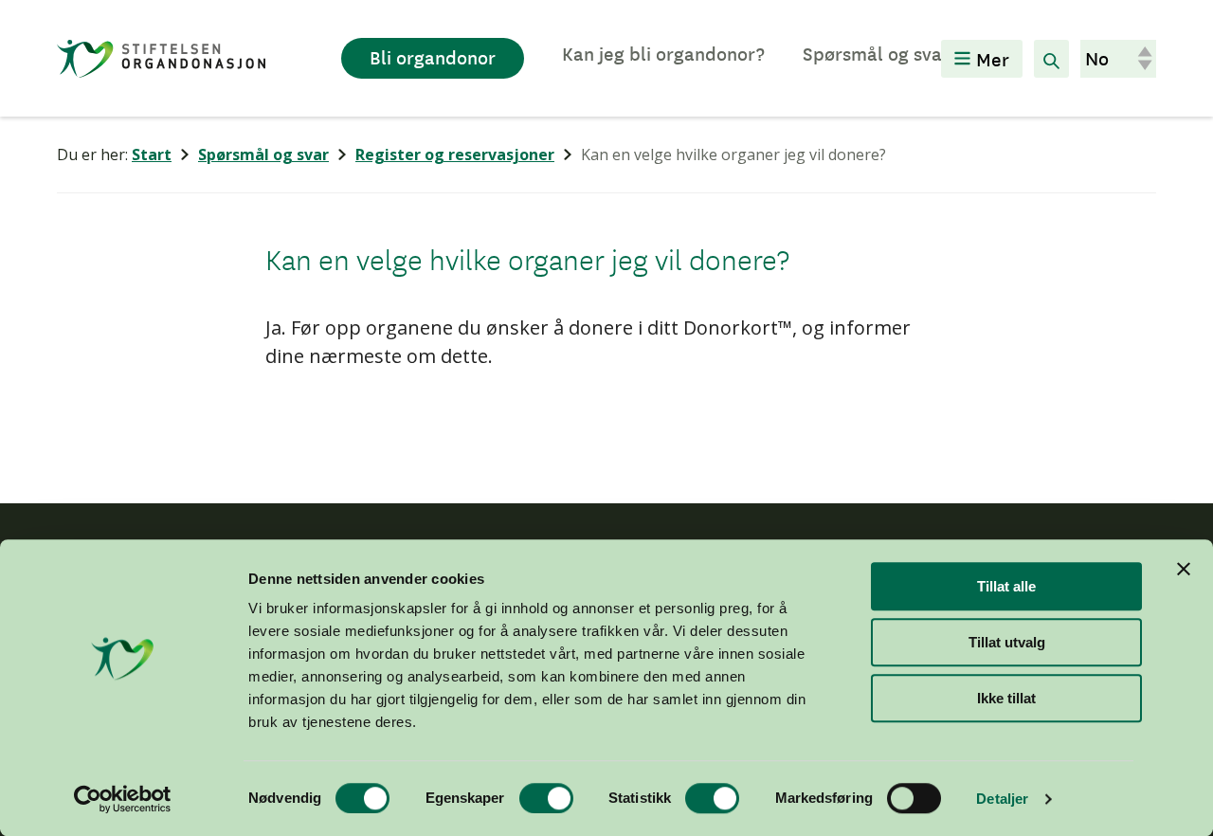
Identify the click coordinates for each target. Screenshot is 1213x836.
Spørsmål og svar (876, 53)
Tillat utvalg (1007, 642)
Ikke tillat (1006, 698)
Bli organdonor (433, 57)
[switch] (546, 798)
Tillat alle (1006, 586)
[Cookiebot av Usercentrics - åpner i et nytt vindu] (123, 799)
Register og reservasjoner (454, 154)
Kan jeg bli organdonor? (663, 53)
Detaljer (1002, 799)
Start (152, 154)
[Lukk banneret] (1183, 568)
